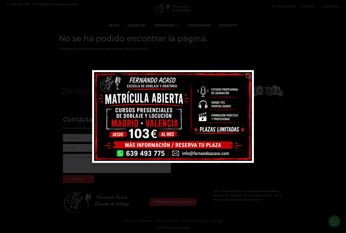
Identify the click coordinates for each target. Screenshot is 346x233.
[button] (248, 75)
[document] (173, 116)
